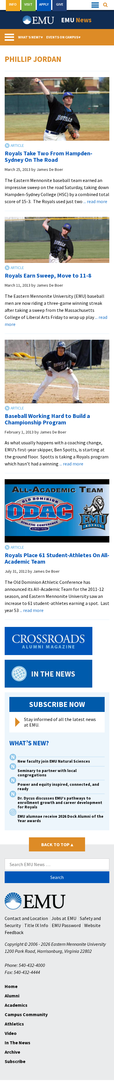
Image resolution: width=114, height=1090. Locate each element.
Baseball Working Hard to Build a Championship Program (47, 419)
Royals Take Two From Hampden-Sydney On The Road (48, 156)
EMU (76, 20)
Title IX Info (36, 925)
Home (11, 986)
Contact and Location (26, 918)
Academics (16, 1005)
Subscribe (15, 1061)
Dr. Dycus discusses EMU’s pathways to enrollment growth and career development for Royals (60, 803)
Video (11, 1033)
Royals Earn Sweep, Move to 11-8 (48, 275)
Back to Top (57, 844)
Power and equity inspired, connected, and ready (58, 786)
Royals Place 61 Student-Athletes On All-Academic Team (57, 558)
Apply (44, 4)
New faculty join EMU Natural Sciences (54, 761)
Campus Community (26, 1014)
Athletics (14, 1024)
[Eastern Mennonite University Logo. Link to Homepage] (39, 20)
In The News (17, 1042)
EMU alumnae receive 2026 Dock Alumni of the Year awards (60, 818)
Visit (28, 4)
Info (13, 4)
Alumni (12, 996)
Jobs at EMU (63, 918)
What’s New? (30, 37)
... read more (95, 201)
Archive (12, 1052)
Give (59, 4)
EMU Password (66, 925)
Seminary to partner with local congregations (47, 773)
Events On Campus (63, 37)
